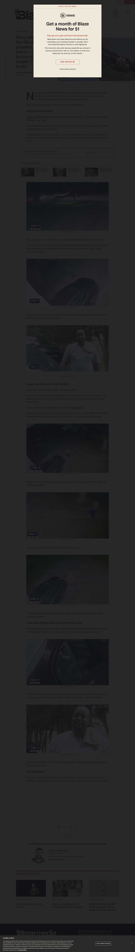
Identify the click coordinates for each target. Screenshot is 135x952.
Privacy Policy (22, 950)
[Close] (132, 943)
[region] (67, 943)
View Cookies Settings (103, 943)
